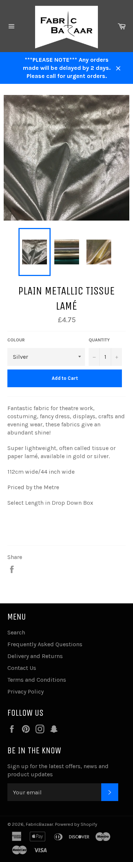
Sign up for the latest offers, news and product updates (58, 770)
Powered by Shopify (76, 824)
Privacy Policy (25, 691)
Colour (16, 340)
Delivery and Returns (35, 656)
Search (16, 632)
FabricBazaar (39, 824)
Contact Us (21, 667)
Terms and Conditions (36, 679)
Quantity (99, 340)
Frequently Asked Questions (44, 644)
